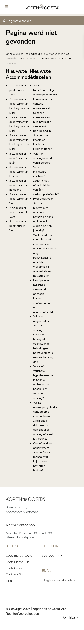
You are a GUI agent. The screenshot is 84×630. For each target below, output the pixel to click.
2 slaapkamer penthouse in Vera (17, 226)
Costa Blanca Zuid (17, 562)
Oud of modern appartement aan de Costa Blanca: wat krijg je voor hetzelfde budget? (42, 457)
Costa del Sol (14, 574)
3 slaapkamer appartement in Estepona (18, 171)
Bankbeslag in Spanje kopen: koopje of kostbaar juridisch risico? (42, 140)
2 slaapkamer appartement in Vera (18, 198)
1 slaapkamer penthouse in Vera (17, 90)
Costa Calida (14, 568)
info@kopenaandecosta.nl (58, 580)
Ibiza (9, 581)
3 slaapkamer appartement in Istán (18, 158)
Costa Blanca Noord (19, 555)
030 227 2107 (52, 556)
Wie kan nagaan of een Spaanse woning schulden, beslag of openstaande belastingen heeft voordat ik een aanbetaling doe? (43, 339)
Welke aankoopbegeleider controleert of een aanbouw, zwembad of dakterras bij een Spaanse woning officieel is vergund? (45, 421)
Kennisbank (70, 617)
